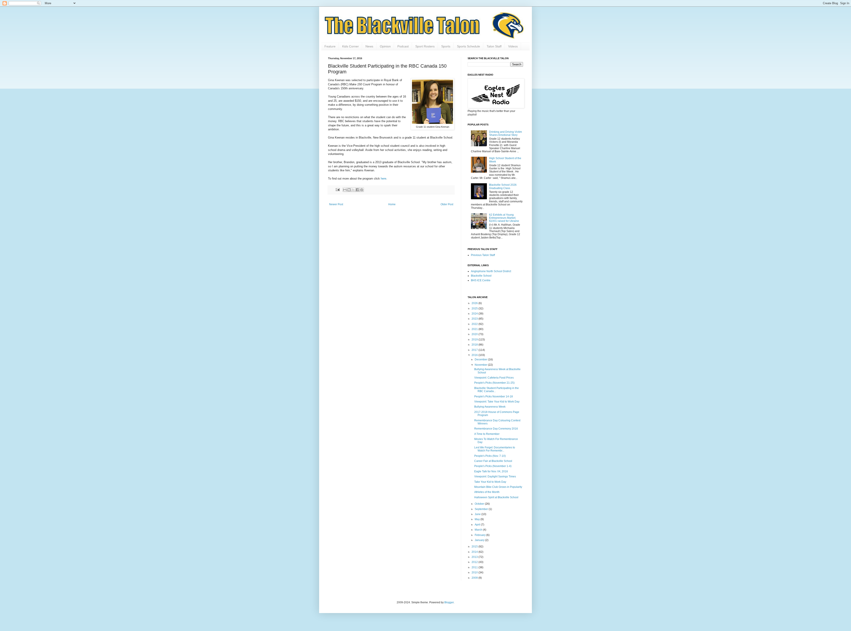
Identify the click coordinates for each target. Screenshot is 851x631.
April (478, 524)
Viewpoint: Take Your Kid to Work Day (496, 401)
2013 (475, 557)
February (480, 535)
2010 (475, 572)
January (480, 540)
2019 (475, 339)
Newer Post (336, 204)
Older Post (447, 204)
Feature (330, 46)
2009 (475, 577)
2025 (475, 308)
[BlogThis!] (349, 190)
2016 (475, 355)
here (383, 178)
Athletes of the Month (487, 492)
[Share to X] (353, 190)
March (479, 529)
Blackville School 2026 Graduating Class (503, 186)
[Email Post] (337, 189)
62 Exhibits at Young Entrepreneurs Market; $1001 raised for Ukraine (504, 218)
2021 (475, 329)
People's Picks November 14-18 (493, 396)
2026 (475, 303)
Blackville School (481, 275)
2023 (475, 318)
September (482, 509)
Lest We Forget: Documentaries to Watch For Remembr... (494, 449)
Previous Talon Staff (483, 255)
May (477, 519)
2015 (475, 546)
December (481, 359)
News (369, 46)
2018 (475, 344)
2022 (475, 324)
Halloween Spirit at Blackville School (496, 497)
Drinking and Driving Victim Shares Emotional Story (505, 133)
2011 (475, 567)
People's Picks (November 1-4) (492, 466)
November (481, 364)
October (480, 503)
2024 (475, 313)
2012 (475, 562)
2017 (475, 350)
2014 (475, 551)
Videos (513, 46)
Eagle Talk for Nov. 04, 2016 (491, 471)
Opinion (385, 46)
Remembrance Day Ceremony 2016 (496, 428)
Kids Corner (350, 46)
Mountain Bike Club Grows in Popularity (498, 486)
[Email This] (345, 190)
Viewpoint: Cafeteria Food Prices (494, 377)
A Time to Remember (487, 434)
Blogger (449, 602)
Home (392, 204)
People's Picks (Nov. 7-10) (490, 455)
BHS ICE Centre (480, 280)
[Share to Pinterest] (361, 190)
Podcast (403, 46)
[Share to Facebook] (357, 190)
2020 (475, 334)
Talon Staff (494, 46)
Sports (445, 46)
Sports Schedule (468, 46)
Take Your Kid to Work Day (490, 481)
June (478, 514)
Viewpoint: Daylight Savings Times (495, 476)
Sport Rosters (425, 46)
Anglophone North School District (491, 271)
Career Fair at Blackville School (493, 461)
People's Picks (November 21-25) (494, 382)
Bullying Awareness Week (490, 406)
